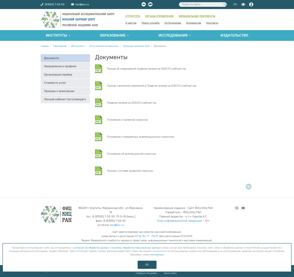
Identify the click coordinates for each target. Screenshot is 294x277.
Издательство (234, 35)
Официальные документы (197, 16)
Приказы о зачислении (59, 91)
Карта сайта (170, 273)
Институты (56, 35)
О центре (130, 23)
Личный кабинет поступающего (65, 99)
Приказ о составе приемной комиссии (130, 170)
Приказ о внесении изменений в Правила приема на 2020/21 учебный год (151, 85)
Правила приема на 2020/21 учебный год (131, 102)
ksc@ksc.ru (117, 225)
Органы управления (159, 16)
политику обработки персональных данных (135, 247)
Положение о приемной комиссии (127, 119)
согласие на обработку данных (91, 247)
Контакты (212, 23)
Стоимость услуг (55, 83)
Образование (113, 35)
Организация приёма (58, 74)
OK (147, 264)
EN (235, 4)
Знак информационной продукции (179, 220)
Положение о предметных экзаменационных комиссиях (140, 136)
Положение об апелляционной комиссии (131, 153)
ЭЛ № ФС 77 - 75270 (146, 236)
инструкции (157, 254)
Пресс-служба (150, 23)
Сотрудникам (173, 23)
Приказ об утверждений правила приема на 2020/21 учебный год (146, 68)
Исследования (173, 35)
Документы (51, 58)
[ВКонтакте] (249, 187)
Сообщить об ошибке (146, 273)
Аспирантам (193, 23)
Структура (132, 16)
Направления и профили (60, 66)
